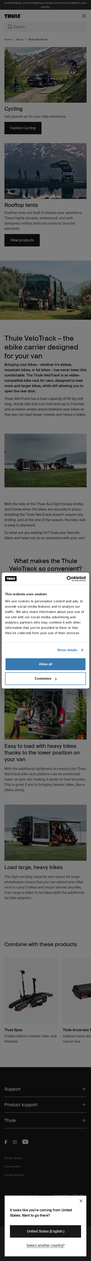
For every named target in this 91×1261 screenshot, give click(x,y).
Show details (67, 650)
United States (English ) (45, 1231)
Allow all (45, 664)
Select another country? (45, 1245)
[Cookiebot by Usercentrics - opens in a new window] (66, 579)
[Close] (81, 1201)
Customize (43, 678)
